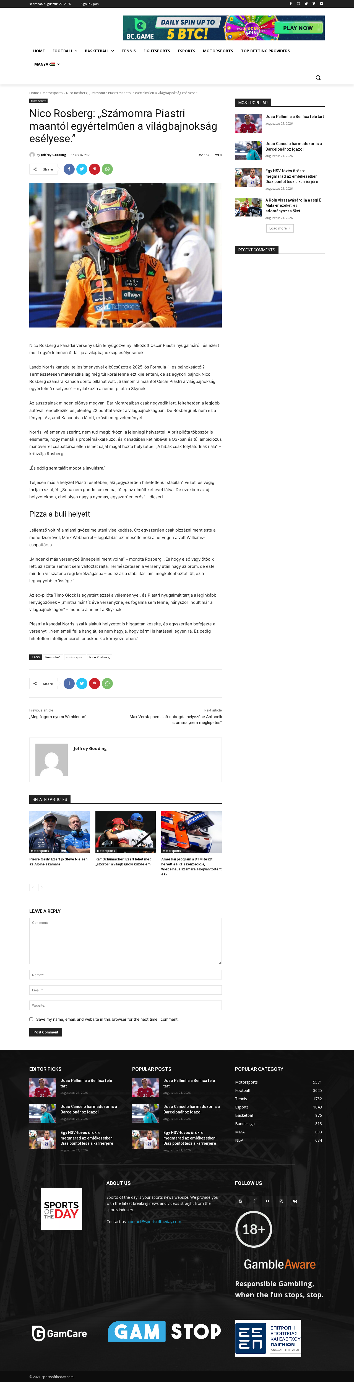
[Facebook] (291, 4)
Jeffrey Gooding (53, 155)
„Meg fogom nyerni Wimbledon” (57, 716)
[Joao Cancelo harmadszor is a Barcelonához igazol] (248, 150)
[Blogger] (240, 1201)
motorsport (75, 657)
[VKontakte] (295, 1201)
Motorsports (53, 93)
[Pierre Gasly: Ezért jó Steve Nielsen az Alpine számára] (59, 832)
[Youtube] (321, 4)
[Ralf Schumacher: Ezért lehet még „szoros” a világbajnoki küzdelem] (125, 832)
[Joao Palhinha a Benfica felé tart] (248, 123)
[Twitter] (306, 4)
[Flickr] (267, 1201)
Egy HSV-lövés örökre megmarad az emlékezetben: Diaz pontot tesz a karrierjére (292, 176)
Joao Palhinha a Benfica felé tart (295, 116)
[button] (318, 77)
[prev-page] (32, 887)
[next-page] (41, 887)
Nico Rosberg (99, 657)
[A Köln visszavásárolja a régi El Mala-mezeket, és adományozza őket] (248, 207)
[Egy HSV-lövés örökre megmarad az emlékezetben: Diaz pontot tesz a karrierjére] (248, 177)
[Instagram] (298, 4)
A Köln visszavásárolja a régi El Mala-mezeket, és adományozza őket (294, 205)
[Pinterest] (94, 169)
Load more (278, 228)
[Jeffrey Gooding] (33, 155)
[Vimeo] (314, 4)
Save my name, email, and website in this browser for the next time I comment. (107, 1019)
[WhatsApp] (107, 169)
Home (34, 93)
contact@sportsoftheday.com (154, 1221)
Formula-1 (53, 657)
